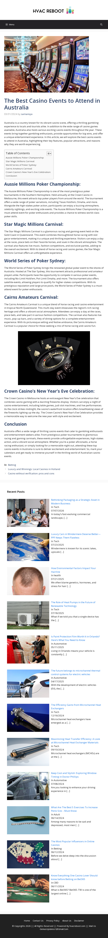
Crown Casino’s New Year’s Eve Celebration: (28, 172)
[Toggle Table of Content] (47, 153)
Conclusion (11, 175)
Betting (12, 464)
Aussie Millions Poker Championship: (25, 157)
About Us (66, 920)
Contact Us (38, 920)
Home (27, 920)
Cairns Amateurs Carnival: (19, 168)
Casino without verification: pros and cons (31, 473)
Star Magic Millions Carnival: (20, 161)
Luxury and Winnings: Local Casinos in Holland (34, 469)
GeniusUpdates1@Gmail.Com (54, 929)
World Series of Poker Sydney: (21, 164)
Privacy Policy (52, 920)
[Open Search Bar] (101, 24)
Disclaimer (79, 920)
